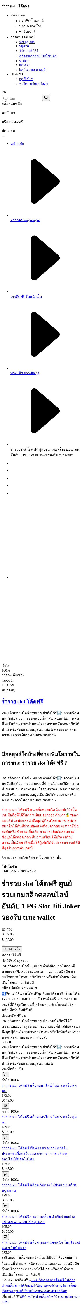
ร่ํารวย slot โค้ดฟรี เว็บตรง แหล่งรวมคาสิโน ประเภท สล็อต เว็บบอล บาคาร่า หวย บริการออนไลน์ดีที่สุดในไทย (35, 1153)
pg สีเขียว (26, 79)
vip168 (24, 46)
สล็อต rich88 (17, 1285)
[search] (46, 98)
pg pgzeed (46, 1285)
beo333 (24, 65)
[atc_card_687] (5, 1137)
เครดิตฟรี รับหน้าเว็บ (26, 296)
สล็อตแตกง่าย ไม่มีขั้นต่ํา (38, 56)
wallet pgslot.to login (33, 83)
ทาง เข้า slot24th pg (24, 373)
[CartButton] (3, 136)
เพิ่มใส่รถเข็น (11, 949)
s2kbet (23, 61)
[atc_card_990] (5, 1074)
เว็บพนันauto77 (34, 1291)
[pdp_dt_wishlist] (3, 945)
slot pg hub (27, 42)
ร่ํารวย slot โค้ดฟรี (22, 701)
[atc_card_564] (5, 1174)
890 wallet (28, 1296)
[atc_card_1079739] (5, 1205)
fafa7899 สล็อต (56, 1291)
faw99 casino (58, 1296)
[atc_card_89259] (5, 1237)
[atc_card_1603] (5, 1106)
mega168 (32, 1285)
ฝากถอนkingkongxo (25, 220)
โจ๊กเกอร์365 (28, 51)
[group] (45, 463)
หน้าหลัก (17, 143)
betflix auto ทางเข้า (33, 69)
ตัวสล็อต (42, 1296)
